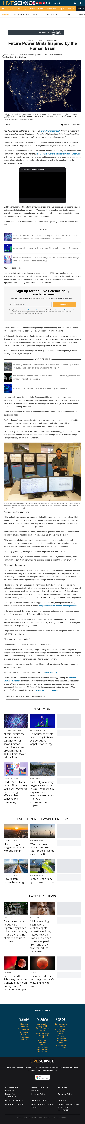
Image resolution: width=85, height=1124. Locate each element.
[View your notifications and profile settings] (75, 3)
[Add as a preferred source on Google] (42, 1077)
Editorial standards (15, 1104)
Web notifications (40, 1100)
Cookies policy (65, 1094)
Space (62, 8)
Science (41, 8)
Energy (40, 40)
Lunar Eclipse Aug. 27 (52, 14)
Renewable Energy (51, 40)
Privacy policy (38, 1094)
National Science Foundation (15, 55)
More (70, 8)
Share (8, 124)
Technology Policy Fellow (37, 55)
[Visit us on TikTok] (44, 3)
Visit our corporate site (46, 1070)
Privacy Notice (68, 310)
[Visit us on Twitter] (30, 3)
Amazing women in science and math (42, 1035)
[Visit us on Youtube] (37, 3)
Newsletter (77, 124)
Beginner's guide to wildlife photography (61, 1031)
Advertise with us (14, 1100)
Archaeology (21, 8)
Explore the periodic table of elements (42, 1042)
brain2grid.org (51, 672)
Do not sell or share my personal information (68, 1107)
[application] (42, 185)
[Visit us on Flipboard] (40, 3)
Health (32, 8)
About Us (62, 1088)
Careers (62, 1100)
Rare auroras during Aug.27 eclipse (25, 14)
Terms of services (33, 310)
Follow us (66, 124)
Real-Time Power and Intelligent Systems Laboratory (59, 154)
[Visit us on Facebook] (26, 3)
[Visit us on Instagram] (33, 3)
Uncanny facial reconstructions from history (42, 1049)
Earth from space (24, 1029)
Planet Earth (52, 8)
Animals (10, 8)
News (24, 57)
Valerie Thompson (54, 55)
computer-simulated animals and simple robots (58, 606)
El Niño (69, 14)
